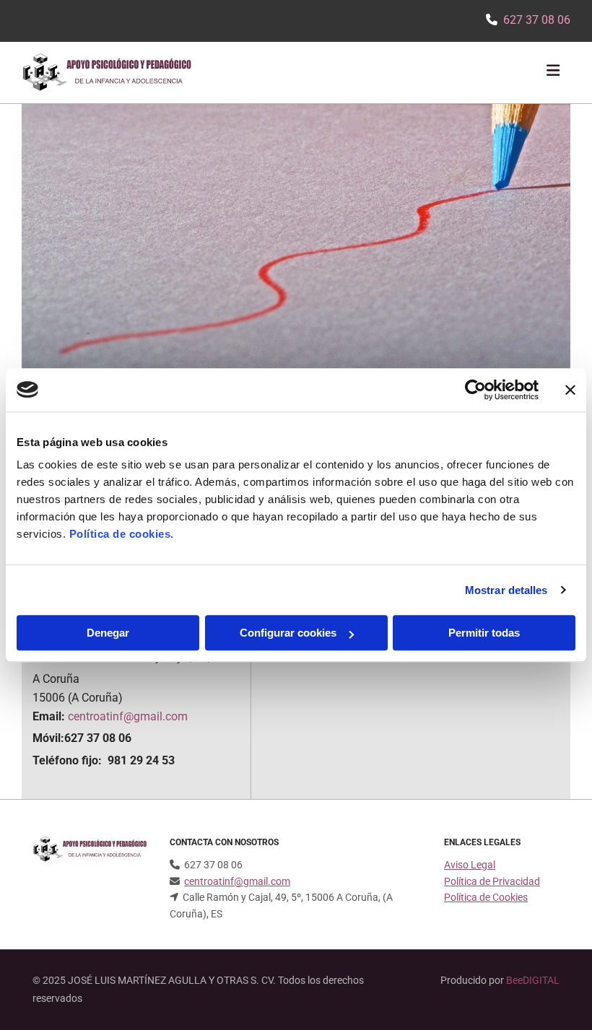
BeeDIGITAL (533, 980)
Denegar (108, 633)
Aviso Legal (469, 864)
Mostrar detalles (506, 590)
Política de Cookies (486, 897)
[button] (387, 72)
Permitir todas (484, 633)
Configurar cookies (288, 633)
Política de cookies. (121, 534)
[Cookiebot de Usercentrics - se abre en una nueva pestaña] (475, 390)
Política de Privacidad (492, 881)
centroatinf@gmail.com (128, 716)
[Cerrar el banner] (570, 390)
